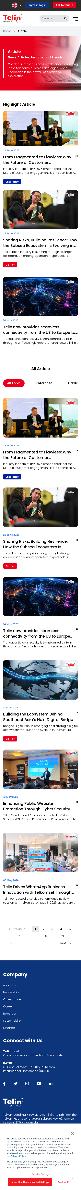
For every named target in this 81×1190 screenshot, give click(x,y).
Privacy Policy (18, 1156)
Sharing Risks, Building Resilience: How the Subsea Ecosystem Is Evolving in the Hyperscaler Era (40, 242)
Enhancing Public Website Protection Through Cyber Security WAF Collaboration (36, 806)
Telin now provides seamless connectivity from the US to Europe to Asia (39, 329)
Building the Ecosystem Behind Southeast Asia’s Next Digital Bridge (38, 716)
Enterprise (44, 383)
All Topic (14, 383)
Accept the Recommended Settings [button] (30, 1182)
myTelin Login (37, 5)
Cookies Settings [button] (40, 1174)
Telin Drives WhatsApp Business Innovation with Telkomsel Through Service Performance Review (37, 889)
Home (7, 31)
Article (22, 31)
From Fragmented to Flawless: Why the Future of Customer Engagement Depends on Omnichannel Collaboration (37, 159)
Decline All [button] (64, 1182)
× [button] (72, 1132)
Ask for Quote (64, 5)
